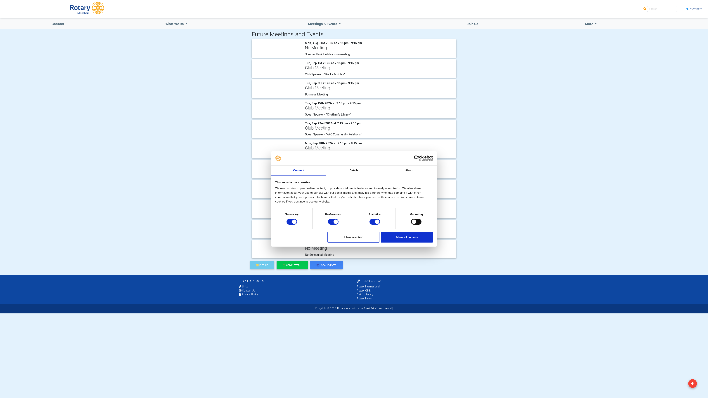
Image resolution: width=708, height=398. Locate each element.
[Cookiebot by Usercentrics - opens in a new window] (417, 158)
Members (696, 9)
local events (328, 265)
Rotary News (364, 298)
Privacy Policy (250, 294)
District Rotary (365, 294)
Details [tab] (354, 170)
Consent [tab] (298, 170)
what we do (175, 24)
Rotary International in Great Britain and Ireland (364, 308)
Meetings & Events (323, 24)
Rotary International (368, 286)
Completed (293, 265)
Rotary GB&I (364, 290)
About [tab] (409, 170)
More (589, 24)
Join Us (472, 24)
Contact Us (248, 290)
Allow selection (353, 237)
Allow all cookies (407, 237)
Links (245, 286)
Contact (58, 24)
